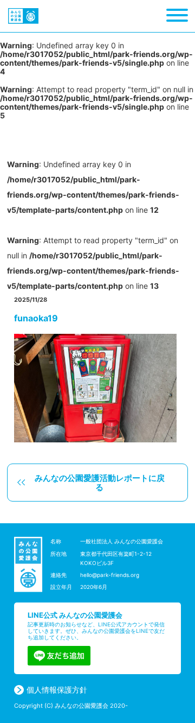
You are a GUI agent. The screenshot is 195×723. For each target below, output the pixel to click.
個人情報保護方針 (57, 690)
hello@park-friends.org (109, 575)
